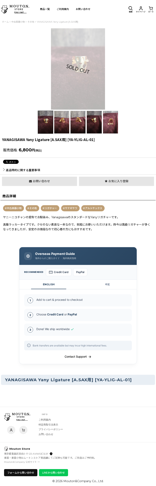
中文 (107, 284)
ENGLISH (49, 284)
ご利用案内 (45, 419)
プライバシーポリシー (51, 429)
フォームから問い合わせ (20, 472)
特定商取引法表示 (48, 424)
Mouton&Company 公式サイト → (22, 462)
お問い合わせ (46, 434)
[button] (131, 9)
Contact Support (76, 356)
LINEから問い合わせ (53, 472)
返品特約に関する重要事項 (23, 170)
